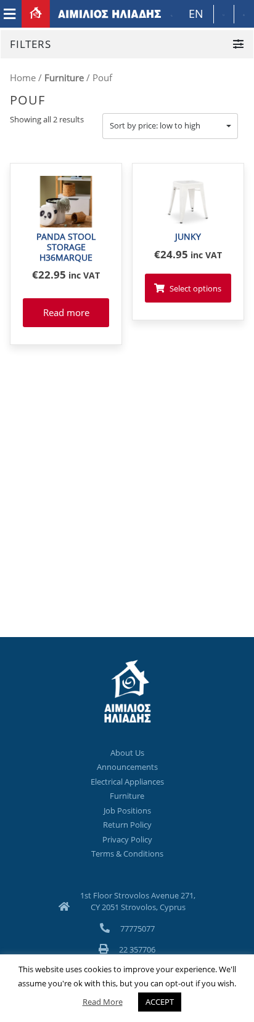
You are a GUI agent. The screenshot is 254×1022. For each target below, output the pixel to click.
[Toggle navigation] (9, 14)
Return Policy (127, 824)
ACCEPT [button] (159, 1001)
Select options (195, 288)
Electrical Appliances (127, 781)
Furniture (64, 77)
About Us (127, 752)
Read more (66, 312)
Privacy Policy (127, 839)
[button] (170, 126)
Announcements (127, 766)
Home (23, 77)
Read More (103, 1001)
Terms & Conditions (127, 853)
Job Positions (127, 810)
